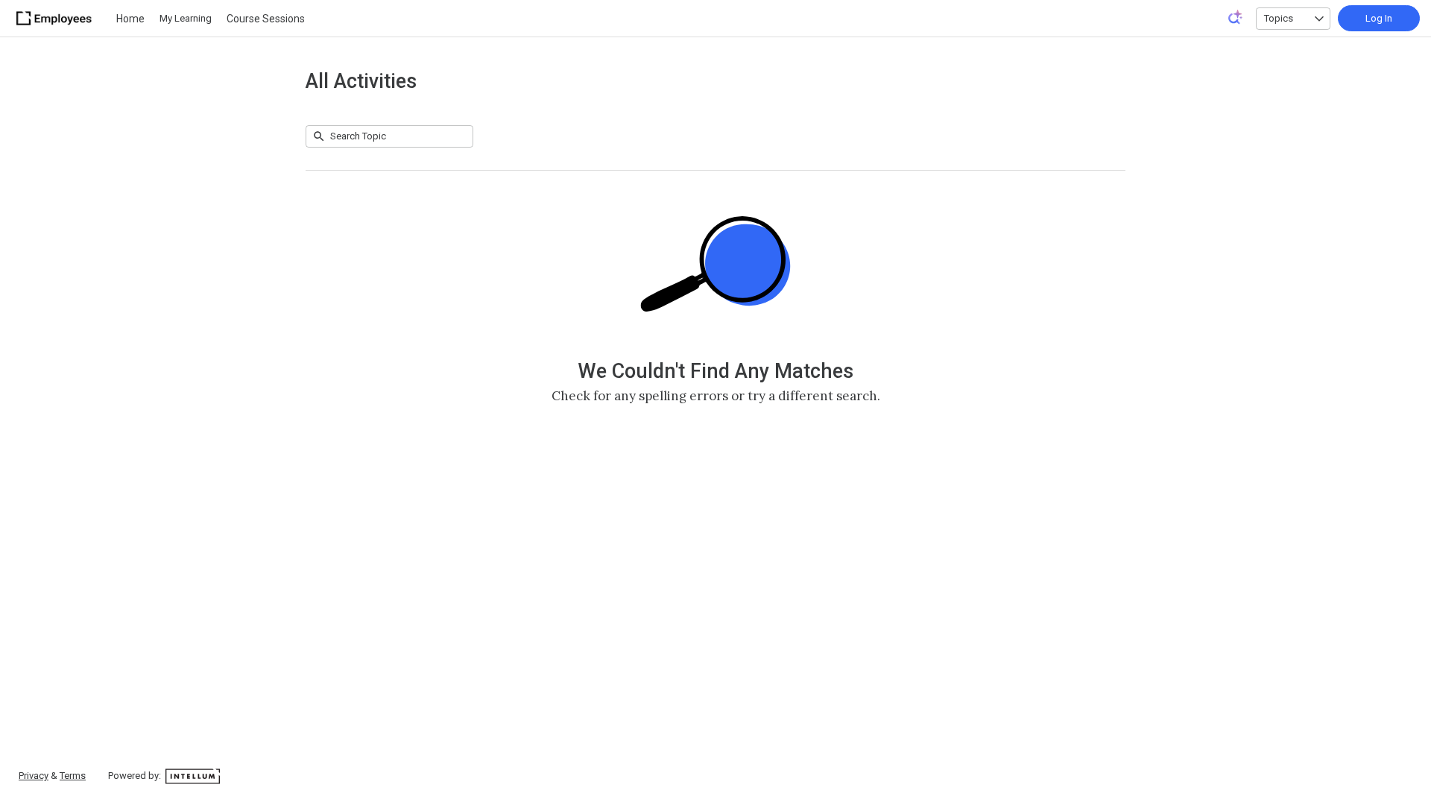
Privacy (33, 775)
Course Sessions (266, 19)
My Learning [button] (185, 18)
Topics (1278, 18)
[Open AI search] (1235, 17)
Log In (1378, 18)
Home (130, 19)
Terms (73, 775)
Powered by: (135, 775)
